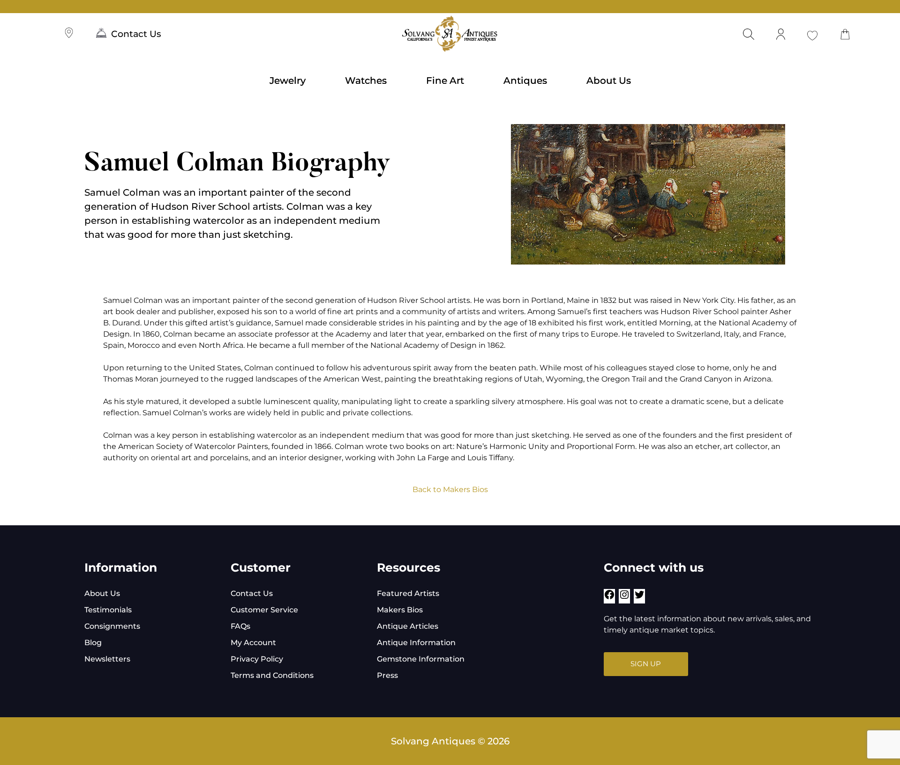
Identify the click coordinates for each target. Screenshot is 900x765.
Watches (366, 80)
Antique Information (416, 642)
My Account (253, 642)
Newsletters (107, 659)
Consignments (112, 626)
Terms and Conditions (272, 675)
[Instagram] (624, 597)
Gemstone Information (421, 659)
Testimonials (108, 609)
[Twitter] (639, 597)
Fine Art (445, 80)
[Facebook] (609, 597)
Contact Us (136, 34)
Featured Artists (408, 593)
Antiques (525, 80)
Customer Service (264, 609)
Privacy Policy (257, 659)
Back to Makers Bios (450, 489)
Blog (93, 642)
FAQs (240, 626)
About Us (608, 80)
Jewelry (288, 80)
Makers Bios (400, 609)
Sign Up (645, 663)
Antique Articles (407, 626)
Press (387, 675)
